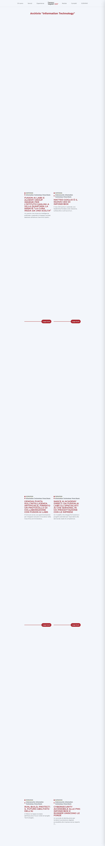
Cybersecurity (59, 195)
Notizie (64, 3)
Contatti (74, 3)
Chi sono (20, 3)
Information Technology (34, 195)
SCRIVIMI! (84, 3)
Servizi (30, 3)
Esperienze (40, 3)
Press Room (46, 195)
